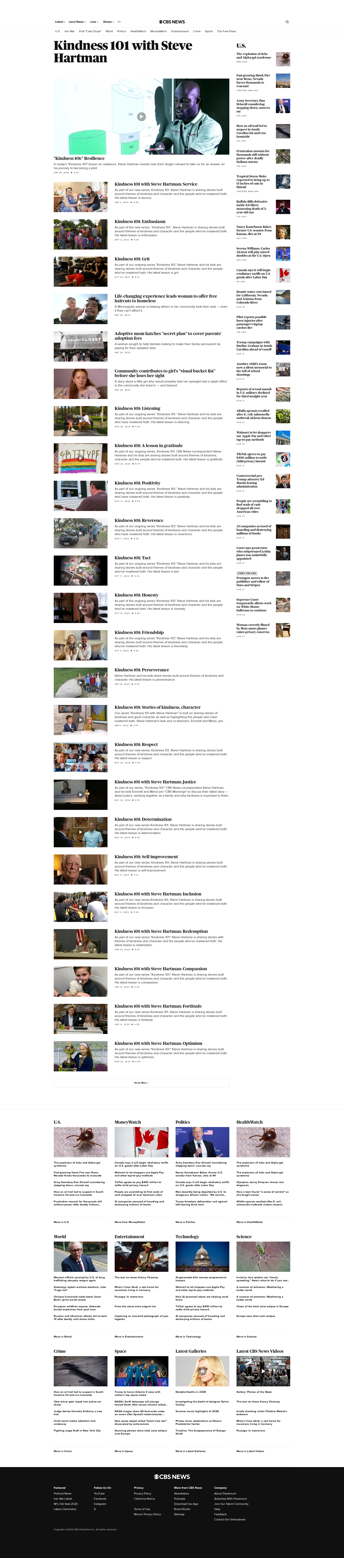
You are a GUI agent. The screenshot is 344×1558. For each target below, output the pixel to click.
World (109, 31)
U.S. (57, 31)
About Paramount (225, 1493)
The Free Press (226, 31)
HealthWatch (138, 31)
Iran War (69, 31)
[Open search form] (287, 21)
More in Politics (185, 1222)
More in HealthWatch (249, 1222)
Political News (62, 1493)
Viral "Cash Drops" (90, 31)
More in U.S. (62, 1222)
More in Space (124, 1451)
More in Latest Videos (250, 1451)
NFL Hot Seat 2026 (66, 1504)
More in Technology (188, 1336)
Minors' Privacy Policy (147, 1514)
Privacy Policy (142, 1493)
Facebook (100, 1498)
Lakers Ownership (65, 1509)
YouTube (99, 1493)
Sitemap (179, 1514)
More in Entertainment (129, 1336)
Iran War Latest (63, 1498)
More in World (63, 1336)
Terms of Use (142, 1509)
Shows (108, 21)
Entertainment (180, 31)
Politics (121, 31)
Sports (209, 31)
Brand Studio (182, 1509)
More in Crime (63, 1451)
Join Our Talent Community (231, 1504)
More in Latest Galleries (191, 1451)
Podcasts (179, 1498)
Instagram (100, 1504)
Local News (76, 21)
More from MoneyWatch (130, 1222)
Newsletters (181, 1493)
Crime (197, 31)
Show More (140, 1082)
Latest (59, 21)
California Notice (144, 1498)
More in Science (246, 1336)
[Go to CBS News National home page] (172, 22)
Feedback (220, 1514)
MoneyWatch (158, 31)
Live (94, 22)
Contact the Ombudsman (230, 1519)
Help (217, 1509)
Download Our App (186, 1504)
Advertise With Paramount (230, 1498)
